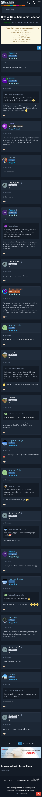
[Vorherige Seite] (9, 743)
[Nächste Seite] (33, 743)
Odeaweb (24, 794)
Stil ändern (37, 779)
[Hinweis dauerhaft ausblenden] (38, 28)
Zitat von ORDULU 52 (15, 690)
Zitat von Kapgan (14, 486)
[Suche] (28, 2)
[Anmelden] (34, 2)
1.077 (28, 743)
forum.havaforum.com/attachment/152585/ (18, 339)
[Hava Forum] (8, 2)
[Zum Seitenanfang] (38, 794)
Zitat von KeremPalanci (16, 94)
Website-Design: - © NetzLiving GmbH (21, 788)
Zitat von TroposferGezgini (17, 529)
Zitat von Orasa (13, 226)
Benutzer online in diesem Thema (16, 766)
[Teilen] (39, 48)
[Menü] (39, 2)
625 (19, 743)
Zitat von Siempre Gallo (16, 414)
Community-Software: (21, 791)
